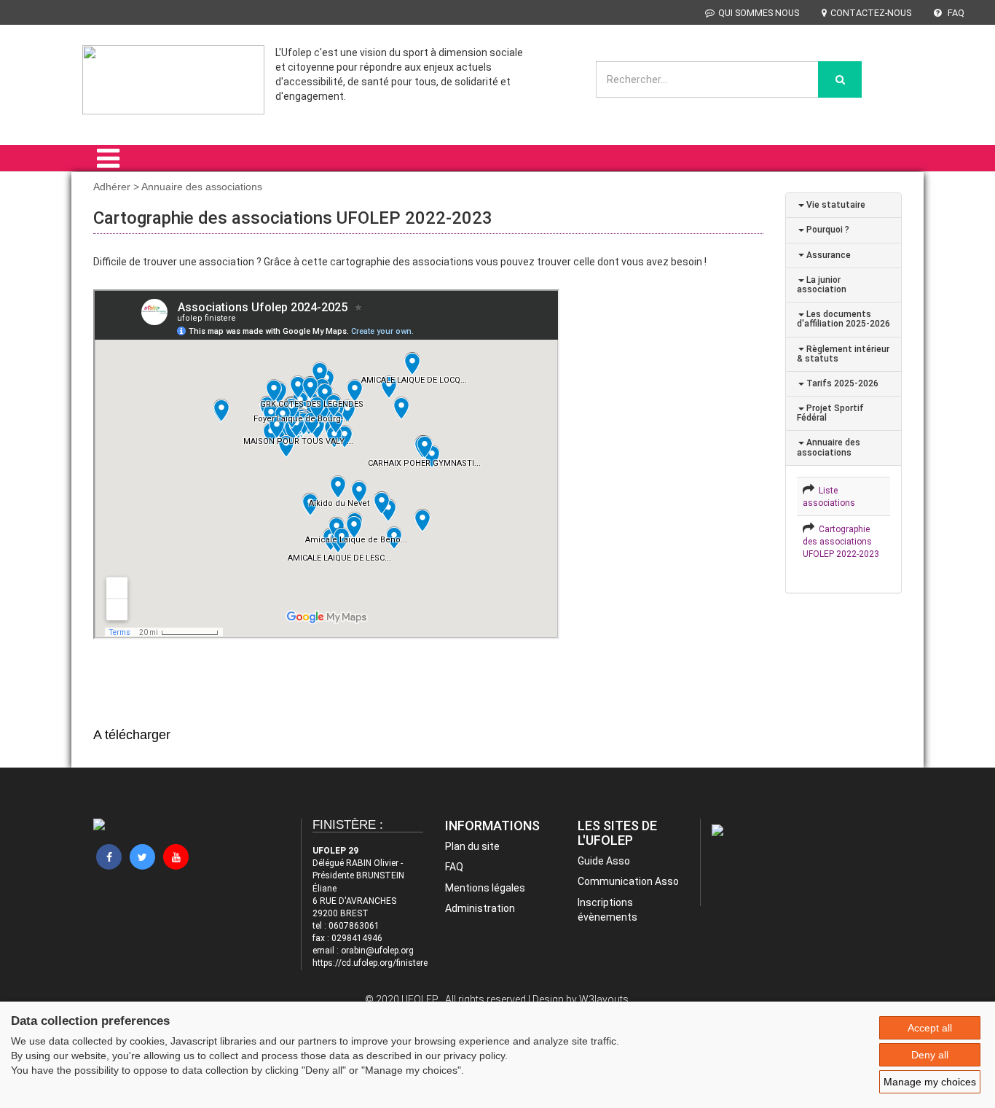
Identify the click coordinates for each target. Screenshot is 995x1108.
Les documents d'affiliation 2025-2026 (843, 319)
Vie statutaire (834, 205)
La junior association (821, 284)
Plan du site (472, 846)
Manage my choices (930, 1082)
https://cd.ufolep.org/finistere (370, 963)
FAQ (954, 12)
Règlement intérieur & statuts (843, 354)
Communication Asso (628, 881)
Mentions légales (485, 888)
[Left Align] (840, 79)
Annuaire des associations (828, 447)
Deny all (929, 1055)
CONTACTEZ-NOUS (870, 12)
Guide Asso (604, 861)
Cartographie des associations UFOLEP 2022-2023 (841, 541)
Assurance (827, 255)
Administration (480, 908)
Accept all (930, 1028)
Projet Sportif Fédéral (830, 413)
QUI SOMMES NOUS (758, 12)
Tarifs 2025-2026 (841, 383)
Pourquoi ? (826, 230)
